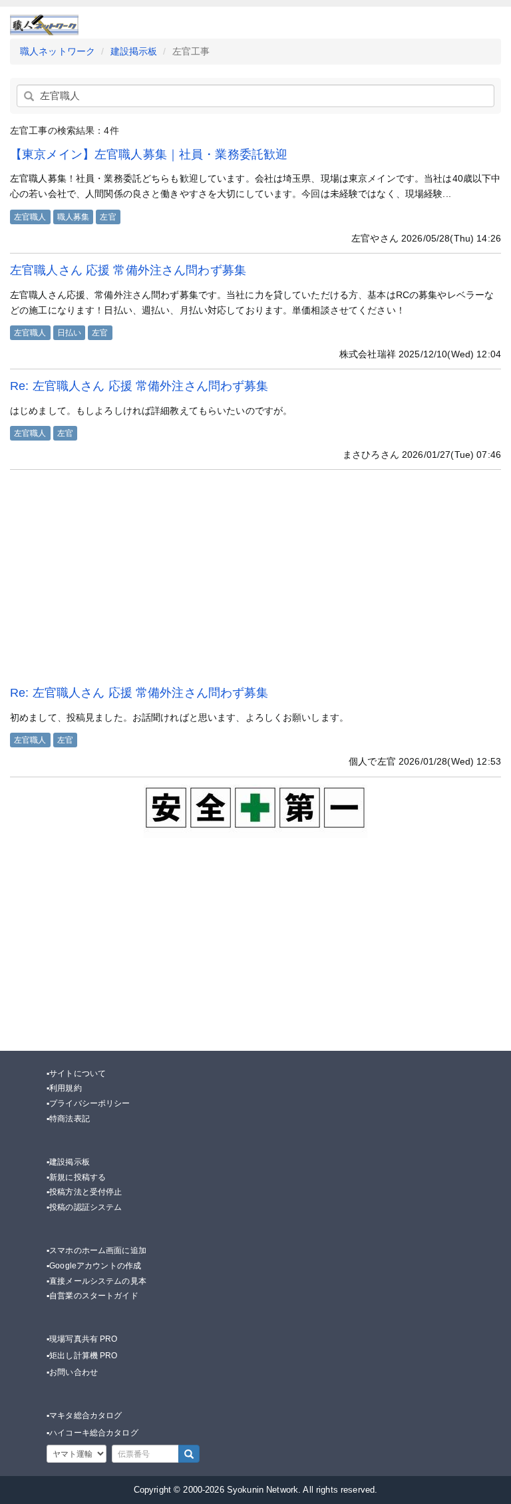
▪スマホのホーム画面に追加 (96, 1250)
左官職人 (30, 217)
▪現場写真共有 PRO (82, 1339)
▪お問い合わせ (72, 1372)
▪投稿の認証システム (84, 1207)
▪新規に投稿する (76, 1177)
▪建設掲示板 (68, 1162)
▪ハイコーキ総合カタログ (92, 1432)
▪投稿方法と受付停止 (84, 1192)
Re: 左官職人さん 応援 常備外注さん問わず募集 (139, 386)
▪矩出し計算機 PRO (82, 1355)
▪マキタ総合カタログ (84, 1415)
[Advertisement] (255, 577)
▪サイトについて (76, 1073)
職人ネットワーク (57, 51)
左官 (108, 217)
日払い (69, 332)
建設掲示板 (134, 51)
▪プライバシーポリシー (88, 1103)
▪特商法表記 (68, 1118)
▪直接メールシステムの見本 (96, 1281)
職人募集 (73, 217)
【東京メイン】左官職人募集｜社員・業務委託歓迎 (148, 154)
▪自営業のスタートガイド (92, 1295)
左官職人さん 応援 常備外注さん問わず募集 (128, 270)
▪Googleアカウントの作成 (94, 1265)
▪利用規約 (64, 1088)
